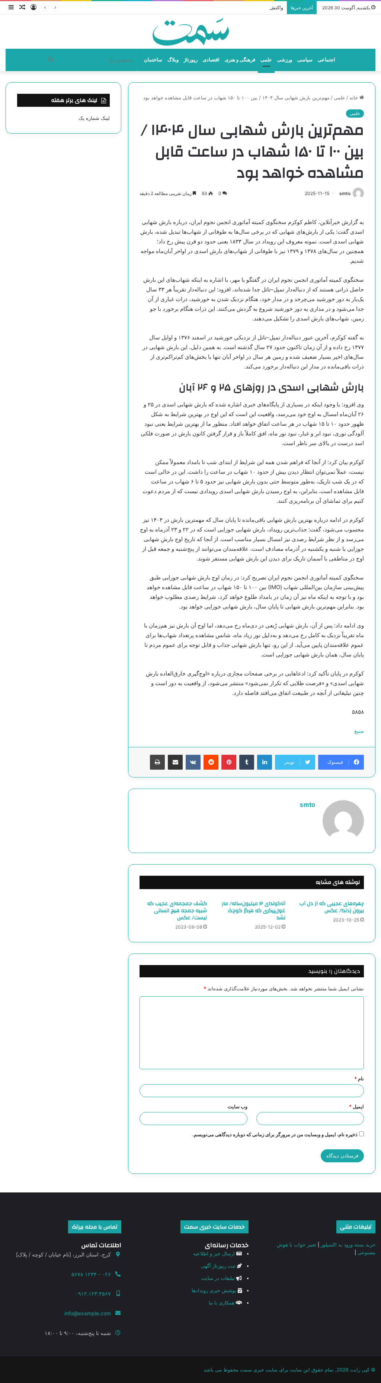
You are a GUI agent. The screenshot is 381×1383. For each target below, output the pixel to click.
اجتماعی (326, 60)
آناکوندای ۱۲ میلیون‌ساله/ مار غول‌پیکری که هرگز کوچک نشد (253, 911)
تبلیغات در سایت (218, 1278)
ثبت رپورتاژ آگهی (218, 1266)
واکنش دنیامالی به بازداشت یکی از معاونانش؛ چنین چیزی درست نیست (210, 7)
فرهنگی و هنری (240, 60)
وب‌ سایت (237, 1106)
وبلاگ (173, 60)
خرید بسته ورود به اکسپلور (348, 1245)
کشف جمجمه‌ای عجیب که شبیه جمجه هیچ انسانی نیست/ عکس (177, 911)
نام (359, 1079)
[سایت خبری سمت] (190, 31)
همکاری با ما (221, 1303)
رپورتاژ (191, 60)
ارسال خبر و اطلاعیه (214, 1253)
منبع (359, 730)
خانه (354, 97)
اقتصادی (211, 60)
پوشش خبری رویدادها (214, 1290)
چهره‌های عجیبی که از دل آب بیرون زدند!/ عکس (332, 907)
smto (344, 193)
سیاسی (305, 60)
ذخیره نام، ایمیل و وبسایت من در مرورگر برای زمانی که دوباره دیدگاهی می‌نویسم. (275, 1134)
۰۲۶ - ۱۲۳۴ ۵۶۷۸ (91, 1274)
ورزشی (284, 60)
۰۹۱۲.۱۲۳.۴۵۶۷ (93, 1293)
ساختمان (153, 60)
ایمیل (356, 1106)
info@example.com (87, 1313)
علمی (266, 60)
